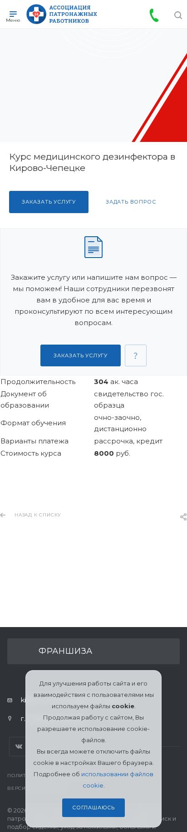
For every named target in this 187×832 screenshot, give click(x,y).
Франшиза (66, 651)
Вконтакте (19, 746)
